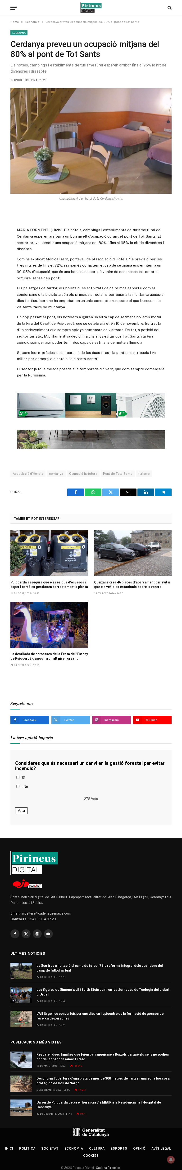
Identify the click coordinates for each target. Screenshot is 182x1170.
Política (27, 1148)
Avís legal (161, 1148)
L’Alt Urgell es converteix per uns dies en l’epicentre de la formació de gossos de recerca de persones (100, 1016)
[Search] (169, 7)
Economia (19, 32)
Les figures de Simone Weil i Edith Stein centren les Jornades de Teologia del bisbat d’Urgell (102, 992)
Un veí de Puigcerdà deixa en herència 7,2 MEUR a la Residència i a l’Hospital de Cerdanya (98, 1104)
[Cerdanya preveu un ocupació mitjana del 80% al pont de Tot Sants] (91, 141)
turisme (144, 473)
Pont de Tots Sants (117, 473)
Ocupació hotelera (83, 473)
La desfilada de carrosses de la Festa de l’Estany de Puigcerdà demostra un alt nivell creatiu (49, 656)
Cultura (97, 1148)
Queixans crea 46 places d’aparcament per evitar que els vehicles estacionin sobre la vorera (132, 584)
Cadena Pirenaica (108, 1168)
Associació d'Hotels (28, 473)
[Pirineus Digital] (91, 7)
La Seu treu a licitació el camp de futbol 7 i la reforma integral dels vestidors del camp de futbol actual (99, 968)
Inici (9, 1148)
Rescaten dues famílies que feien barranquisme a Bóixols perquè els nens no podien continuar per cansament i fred (102, 1057)
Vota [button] (21, 811)
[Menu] (13, 7)
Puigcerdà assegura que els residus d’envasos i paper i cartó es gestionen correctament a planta (49, 584)
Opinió (139, 1148)
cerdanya (56, 473)
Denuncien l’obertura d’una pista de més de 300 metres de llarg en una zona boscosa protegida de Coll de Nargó (103, 1080)
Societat (49, 1148)
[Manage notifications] (171, 1159)
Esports (119, 1148)
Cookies (91, 1155)
